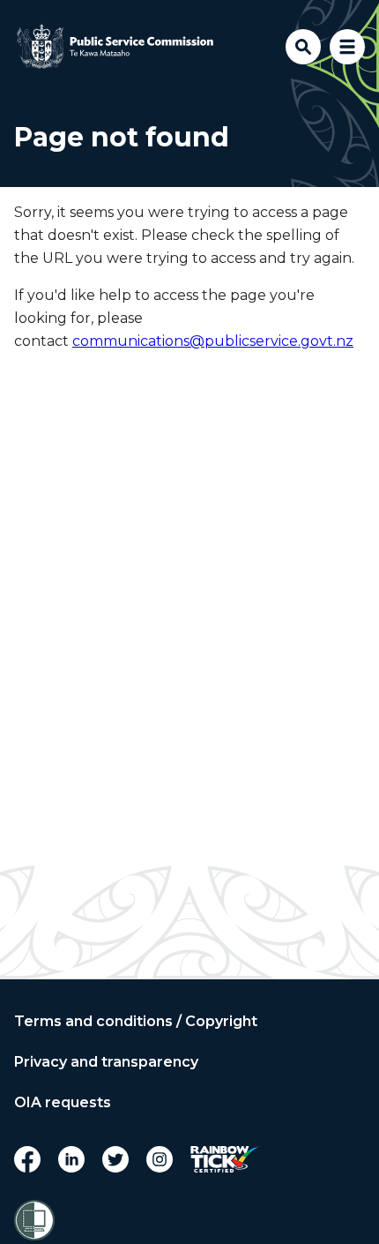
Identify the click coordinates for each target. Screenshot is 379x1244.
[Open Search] (303, 46)
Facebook (27, 1159)
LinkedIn (71, 1159)
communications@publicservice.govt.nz (212, 341)
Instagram (159, 1159)
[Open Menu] (347, 46)
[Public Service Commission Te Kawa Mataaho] (115, 46)
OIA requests (62, 1103)
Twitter (115, 1159)
